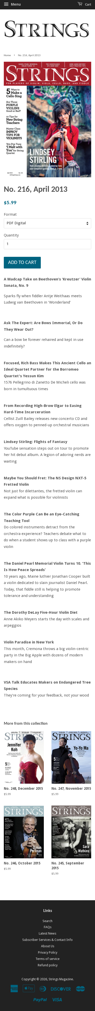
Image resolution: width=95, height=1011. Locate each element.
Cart (87, 4)
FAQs (47, 927)
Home (7, 55)
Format (10, 214)
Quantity (11, 235)
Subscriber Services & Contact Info (47, 940)
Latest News (47, 933)
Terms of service (47, 959)
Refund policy (48, 965)
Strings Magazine (61, 979)
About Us (47, 946)
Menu (15, 4)
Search (47, 921)
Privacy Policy (47, 952)
